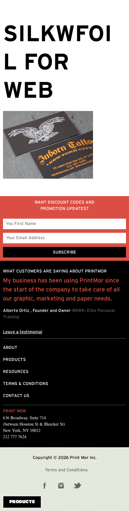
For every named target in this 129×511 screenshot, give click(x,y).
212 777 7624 (14, 436)
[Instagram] (61, 485)
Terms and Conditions (66, 470)
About (10, 348)
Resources (15, 372)
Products (14, 360)
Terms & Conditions (25, 384)
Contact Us (16, 396)
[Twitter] (77, 485)
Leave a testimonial (22, 332)
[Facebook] (45, 485)
